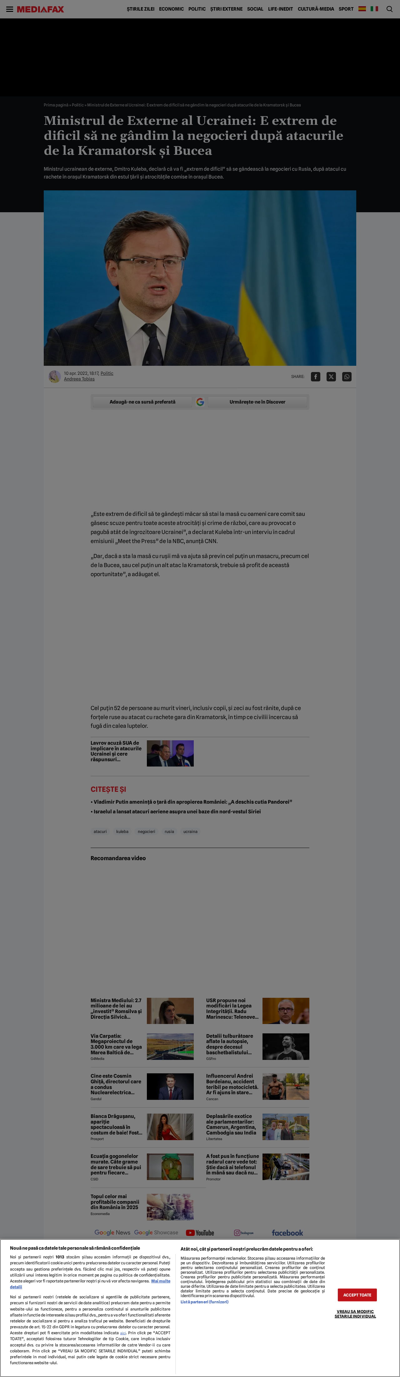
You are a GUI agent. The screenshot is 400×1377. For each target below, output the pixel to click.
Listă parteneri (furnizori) (204, 1302)
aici (123, 1333)
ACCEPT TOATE (357, 1294)
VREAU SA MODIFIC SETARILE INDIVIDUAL (355, 1313)
